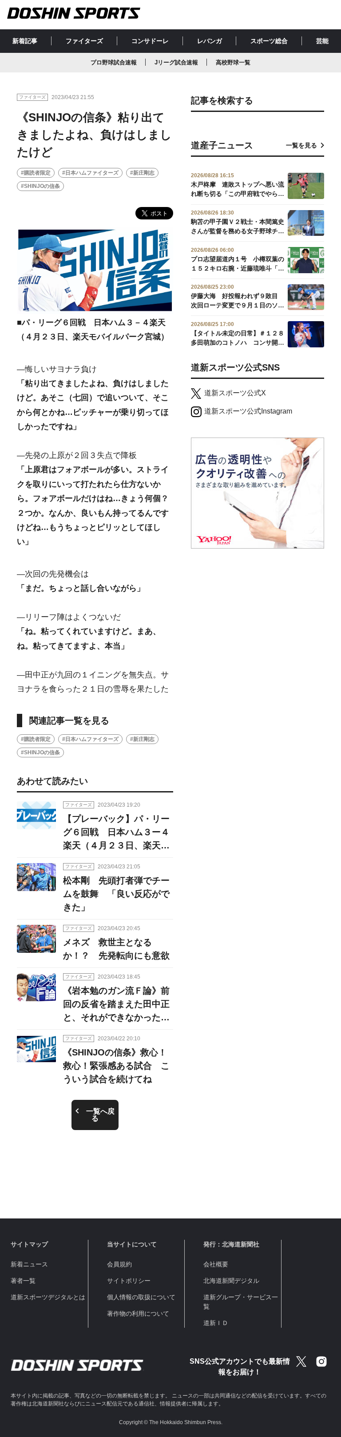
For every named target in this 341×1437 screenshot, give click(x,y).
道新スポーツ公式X (235, 393)
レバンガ (209, 40)
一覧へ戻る (100, 1114)
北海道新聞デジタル (231, 1280)
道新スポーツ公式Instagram (248, 411)
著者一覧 (23, 1280)
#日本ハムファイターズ (90, 173)
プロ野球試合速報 (114, 62)
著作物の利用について (138, 1313)
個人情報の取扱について (141, 1297)
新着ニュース (29, 1264)
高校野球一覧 (233, 62)
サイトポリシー (129, 1280)
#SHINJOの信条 (40, 186)
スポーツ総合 (269, 40)
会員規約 (119, 1264)
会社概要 (215, 1264)
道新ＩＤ (215, 1322)
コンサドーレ (150, 40)
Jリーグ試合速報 (176, 62)
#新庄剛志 (142, 173)
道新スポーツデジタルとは (48, 1297)
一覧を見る (301, 145)
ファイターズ (84, 40)
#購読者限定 (36, 173)
